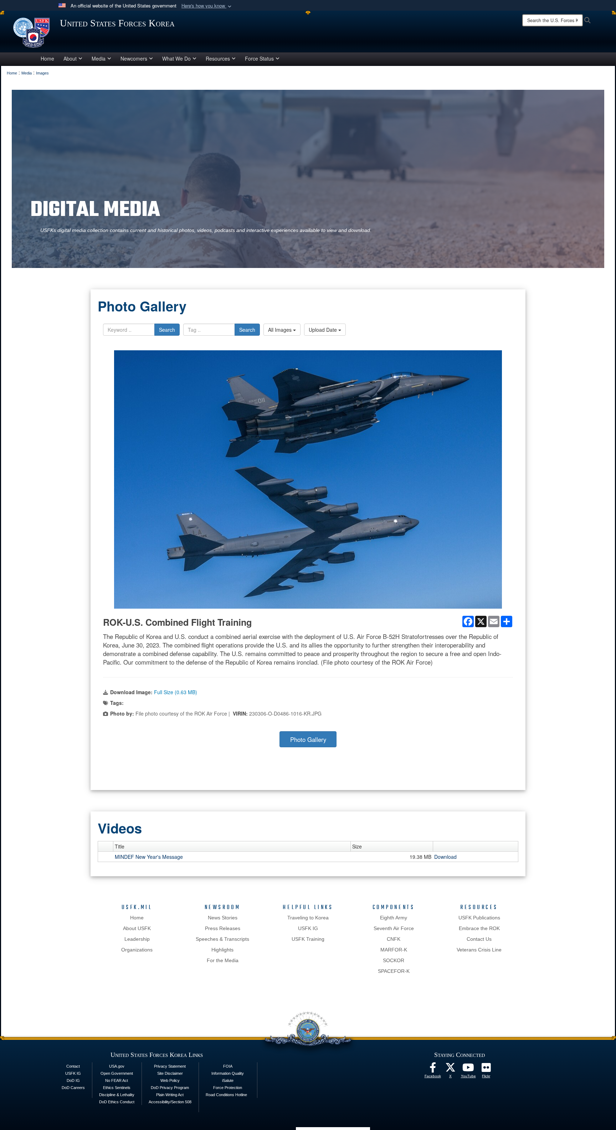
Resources (218, 58)
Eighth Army (393, 917)
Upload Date (323, 329)
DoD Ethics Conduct (116, 1102)
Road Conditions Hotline (226, 1095)
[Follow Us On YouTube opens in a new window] (468, 1069)
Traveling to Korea (308, 917)
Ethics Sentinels (116, 1087)
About (70, 58)
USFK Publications (479, 917)
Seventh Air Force (394, 928)
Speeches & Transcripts (222, 939)
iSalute (227, 1080)
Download (445, 856)
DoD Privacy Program (170, 1087)
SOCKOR (393, 960)
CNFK (393, 939)
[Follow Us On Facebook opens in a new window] (433, 1069)
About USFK (137, 928)
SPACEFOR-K (394, 971)
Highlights (222, 950)
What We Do (176, 58)
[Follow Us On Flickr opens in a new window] (486, 1069)
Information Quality (227, 1073)
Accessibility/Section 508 (170, 1102)
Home (47, 58)
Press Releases (222, 928)
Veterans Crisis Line (479, 950)
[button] (207, 6)
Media (99, 58)
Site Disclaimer (170, 1073)
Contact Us (479, 939)
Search (167, 329)
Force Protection (227, 1087)
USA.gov (116, 1066)
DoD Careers (73, 1087)
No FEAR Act (116, 1080)
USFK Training (308, 939)
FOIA (227, 1066)
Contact (73, 1066)
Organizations (137, 950)
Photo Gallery (308, 739)
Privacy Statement (170, 1066)
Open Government (117, 1073)
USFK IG (308, 928)
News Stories (222, 917)
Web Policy (170, 1080)
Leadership (137, 939)
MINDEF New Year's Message (149, 856)
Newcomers (133, 58)
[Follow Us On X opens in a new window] (451, 1069)
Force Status (259, 58)
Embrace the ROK (479, 928)
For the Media (222, 960)
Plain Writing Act (170, 1095)
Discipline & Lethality (116, 1095)
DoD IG (73, 1080)
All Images (280, 329)
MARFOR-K (393, 950)
